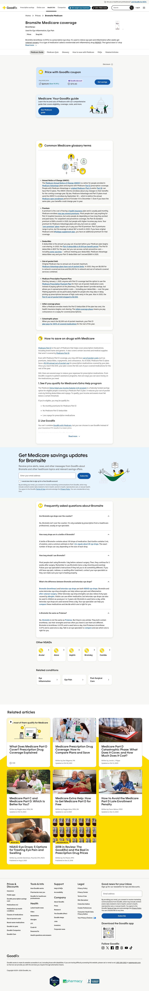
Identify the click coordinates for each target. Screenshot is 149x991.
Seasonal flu (34, 931)
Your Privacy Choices (85, 918)
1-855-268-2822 (121, 963)
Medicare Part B (62, 353)
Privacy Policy (65, 489)
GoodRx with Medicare (62, 425)
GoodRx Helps (59, 917)
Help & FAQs (58, 888)
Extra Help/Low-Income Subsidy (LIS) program (68, 388)
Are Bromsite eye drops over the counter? (55, 516)
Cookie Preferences (85, 908)
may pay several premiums (68, 213)
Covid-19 (33, 927)
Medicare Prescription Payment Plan (56, 284)
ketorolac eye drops (68, 588)
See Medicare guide (46, 111)
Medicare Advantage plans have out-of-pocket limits (63, 266)
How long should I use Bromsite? (52, 555)
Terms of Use (40, 489)
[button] (79, 7)
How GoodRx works (37, 888)
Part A (88, 188)
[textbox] (47, 476)
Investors (57, 925)
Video (32, 912)
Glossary (65, 52)
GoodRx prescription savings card (17, 900)
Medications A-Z (12, 905)
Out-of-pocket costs (14, 919)
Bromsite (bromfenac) (48, 588)
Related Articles (111, 52)
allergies (51, 596)
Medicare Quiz (53, 52)
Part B (99, 188)
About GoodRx (59, 902)
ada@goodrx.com (135, 963)
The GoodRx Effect (60, 914)
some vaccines (56, 252)
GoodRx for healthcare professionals (38, 897)
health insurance (75, 211)
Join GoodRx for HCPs (138, 2)
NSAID (98, 42)
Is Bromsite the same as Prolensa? (53, 613)
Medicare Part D (44, 348)
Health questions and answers (40, 935)
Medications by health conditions (14, 910)
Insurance (10, 891)
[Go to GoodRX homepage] (10, 7)
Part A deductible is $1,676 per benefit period (80, 246)
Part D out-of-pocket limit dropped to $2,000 (60, 297)
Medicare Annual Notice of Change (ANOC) (63, 183)
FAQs (100, 52)
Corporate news (59, 929)
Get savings (102, 82)
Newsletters (34, 916)
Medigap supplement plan (65, 232)
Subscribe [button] (84, 476)
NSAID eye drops (91, 588)
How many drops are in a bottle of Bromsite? (57, 534)
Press (56, 906)
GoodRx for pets (12, 926)
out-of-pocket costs (90, 358)
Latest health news (37, 908)
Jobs (55, 921)
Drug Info (39, 34)
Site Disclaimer (83, 900)
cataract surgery (32, 42)
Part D (87, 186)
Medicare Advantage (50, 186)
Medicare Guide (37, 52)
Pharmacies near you (37, 892)
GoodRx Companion (14, 930)
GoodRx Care (11, 934)
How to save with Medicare (83, 52)
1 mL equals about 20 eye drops (86, 544)
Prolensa (68, 620)
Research (57, 910)
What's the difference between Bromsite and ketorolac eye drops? (65, 582)
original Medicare (78, 188)
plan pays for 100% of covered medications (59, 324)
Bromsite (46, 620)
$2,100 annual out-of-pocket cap (56, 363)
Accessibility (58, 892)
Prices (38, 15)
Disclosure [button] (106, 64)
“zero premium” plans (50, 226)
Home (28, 15)
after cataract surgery (48, 594)
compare (42, 604)
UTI (31, 923)
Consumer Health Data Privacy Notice (86, 913)
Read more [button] (29, 45)
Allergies (33, 920)
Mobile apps (11, 895)
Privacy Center (83, 892)
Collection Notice (84, 904)
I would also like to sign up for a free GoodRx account (39, 481)
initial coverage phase (84, 309)
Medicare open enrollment (52, 199)
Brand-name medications (15, 922)
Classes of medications (15, 915)
